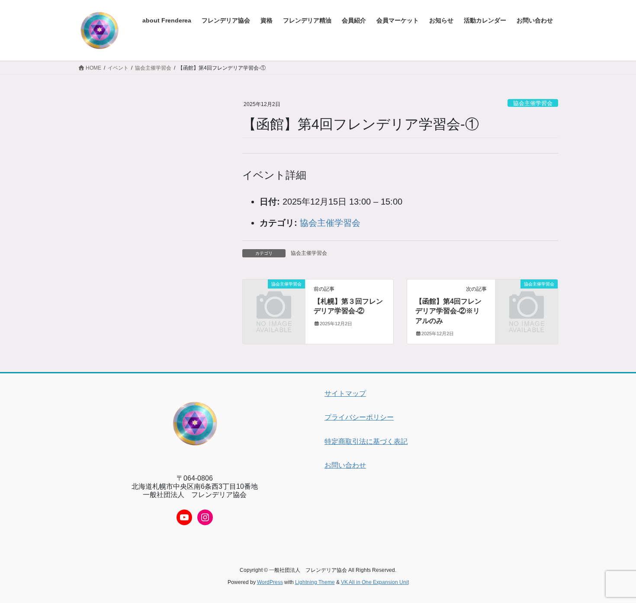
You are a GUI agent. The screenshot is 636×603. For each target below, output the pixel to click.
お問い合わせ (345, 465)
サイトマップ (345, 393)
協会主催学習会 (532, 103)
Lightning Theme (315, 582)
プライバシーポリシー (359, 417)
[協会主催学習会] (274, 298)
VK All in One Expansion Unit (375, 582)
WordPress (270, 582)
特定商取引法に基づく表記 (366, 441)
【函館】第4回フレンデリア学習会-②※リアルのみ (448, 311)
